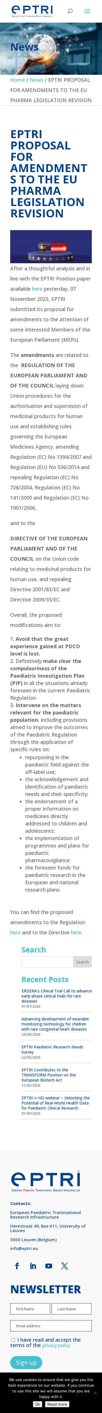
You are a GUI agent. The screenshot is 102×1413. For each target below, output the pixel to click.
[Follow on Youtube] (49, 1266)
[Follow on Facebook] (17, 1266)
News (36, 79)
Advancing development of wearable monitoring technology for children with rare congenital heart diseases (55, 1024)
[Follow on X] (64, 1266)
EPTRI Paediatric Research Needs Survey (52, 1049)
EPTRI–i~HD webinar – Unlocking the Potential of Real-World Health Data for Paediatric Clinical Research (56, 1103)
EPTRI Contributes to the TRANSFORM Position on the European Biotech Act (49, 1075)
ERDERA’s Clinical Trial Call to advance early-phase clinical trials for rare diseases (57, 996)
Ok (37, 1404)
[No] (95, 1393)
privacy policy (56, 1345)
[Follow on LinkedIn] (33, 1266)
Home (17, 79)
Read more (57, 1404)
